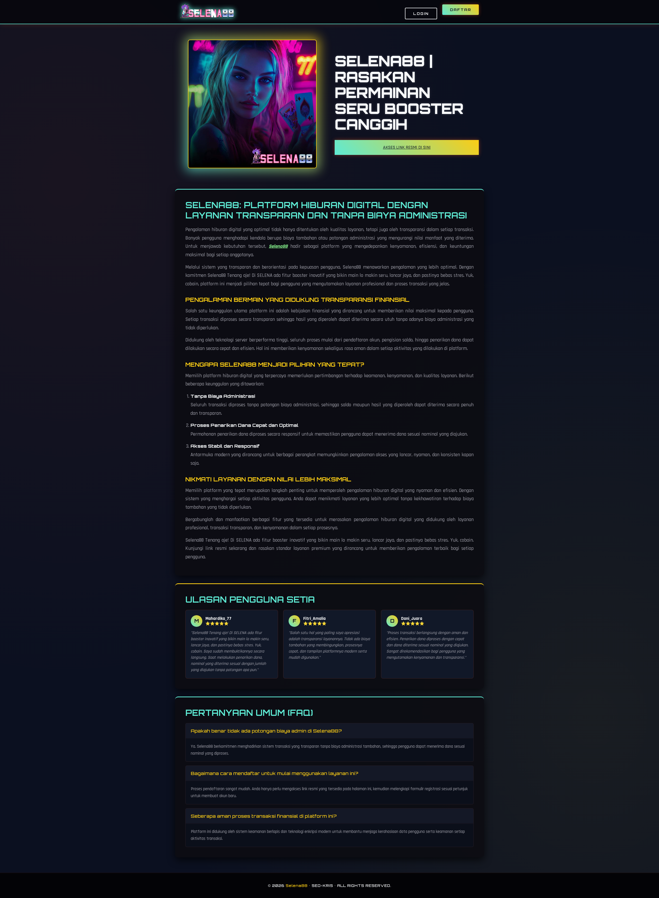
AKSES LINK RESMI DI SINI (407, 147)
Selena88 (278, 246)
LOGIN (421, 13)
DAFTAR (460, 9)
